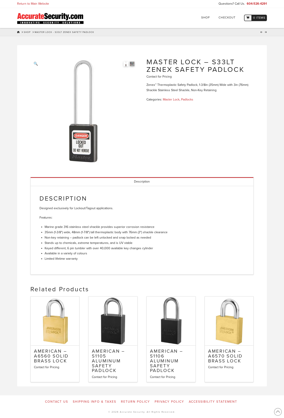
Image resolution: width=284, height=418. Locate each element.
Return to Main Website (33, 4)
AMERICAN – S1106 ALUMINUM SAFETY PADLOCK (166, 360)
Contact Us (56, 402)
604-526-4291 (257, 4)
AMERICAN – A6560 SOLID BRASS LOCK (51, 356)
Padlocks (187, 99)
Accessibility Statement (213, 402)
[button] (35, 63)
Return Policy (135, 402)
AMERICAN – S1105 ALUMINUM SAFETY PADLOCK (108, 360)
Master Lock (171, 99)
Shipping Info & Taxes (94, 402)
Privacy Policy (169, 402)
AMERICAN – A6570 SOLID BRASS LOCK (225, 356)
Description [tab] (142, 181)
